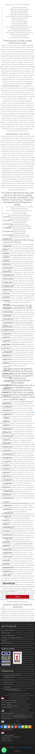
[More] (29, 726)
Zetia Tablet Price (30, 412)
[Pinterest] (15, 726)
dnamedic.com (21, 535)
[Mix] (22, 726)
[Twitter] (5, 726)
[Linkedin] (12, 726)
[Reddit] (8, 726)
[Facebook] (1, 726)
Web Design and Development (24, 747)
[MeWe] (19, 726)
